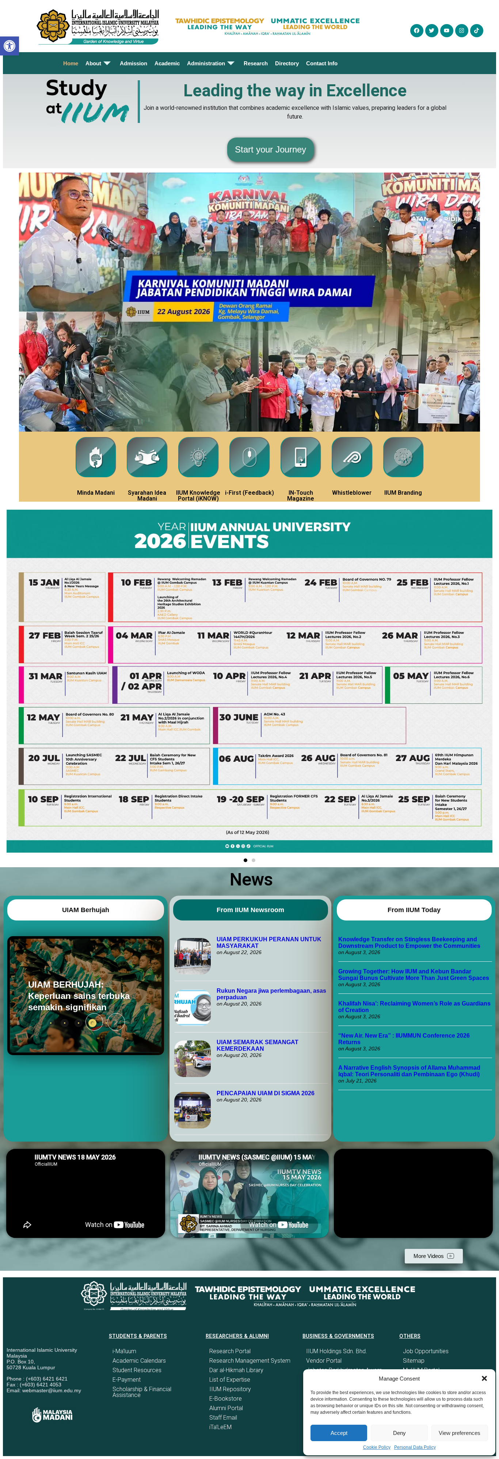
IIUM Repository (230, 1389)
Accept (339, 1433)
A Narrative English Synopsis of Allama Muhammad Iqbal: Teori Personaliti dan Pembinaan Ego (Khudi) (409, 1071)
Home (70, 63)
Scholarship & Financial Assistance (142, 1392)
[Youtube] (446, 30)
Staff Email (223, 1417)
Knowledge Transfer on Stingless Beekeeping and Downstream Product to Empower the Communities (410, 942)
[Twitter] (431, 30)
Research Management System (249, 1360)
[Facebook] (416, 30)
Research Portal (230, 1351)
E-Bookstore (225, 1398)
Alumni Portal (226, 1408)
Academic (167, 63)
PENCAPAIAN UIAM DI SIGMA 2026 (266, 1093)
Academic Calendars (139, 1360)
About (93, 63)
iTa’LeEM (220, 1427)
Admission (133, 63)
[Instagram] (461, 30)
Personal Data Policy (415, 1447)
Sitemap (413, 1360)
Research (256, 63)
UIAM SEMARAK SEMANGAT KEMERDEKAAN (257, 1045)
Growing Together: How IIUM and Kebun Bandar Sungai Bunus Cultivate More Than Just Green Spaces (413, 974)
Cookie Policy (377, 1447)
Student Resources (137, 1370)
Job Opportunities (426, 1351)
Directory (287, 63)
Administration (206, 63)
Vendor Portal (324, 1360)
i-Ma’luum (124, 1351)
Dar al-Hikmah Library (236, 1370)
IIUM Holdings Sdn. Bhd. (336, 1351)
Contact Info (322, 63)
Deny (399, 1433)
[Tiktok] (476, 30)
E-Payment (127, 1379)
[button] (484, 1378)
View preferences (459, 1433)
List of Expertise (229, 1379)
